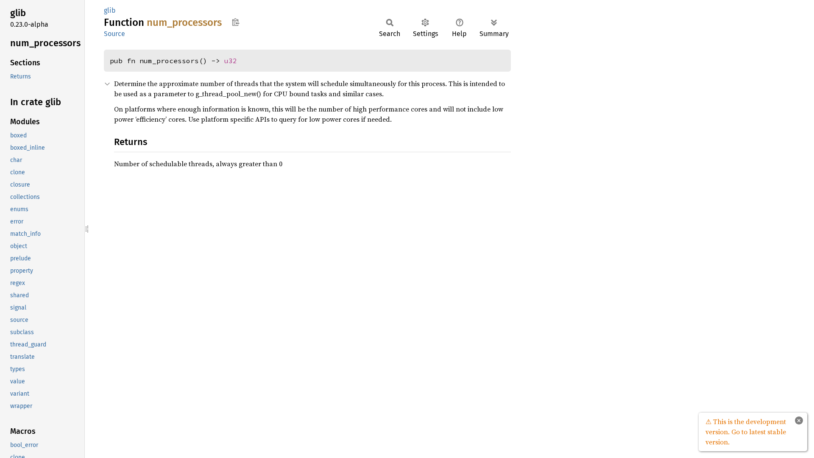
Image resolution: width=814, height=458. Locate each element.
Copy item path (236, 22)
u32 (230, 60)
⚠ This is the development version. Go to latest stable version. (745, 432)
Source (114, 34)
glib (110, 10)
